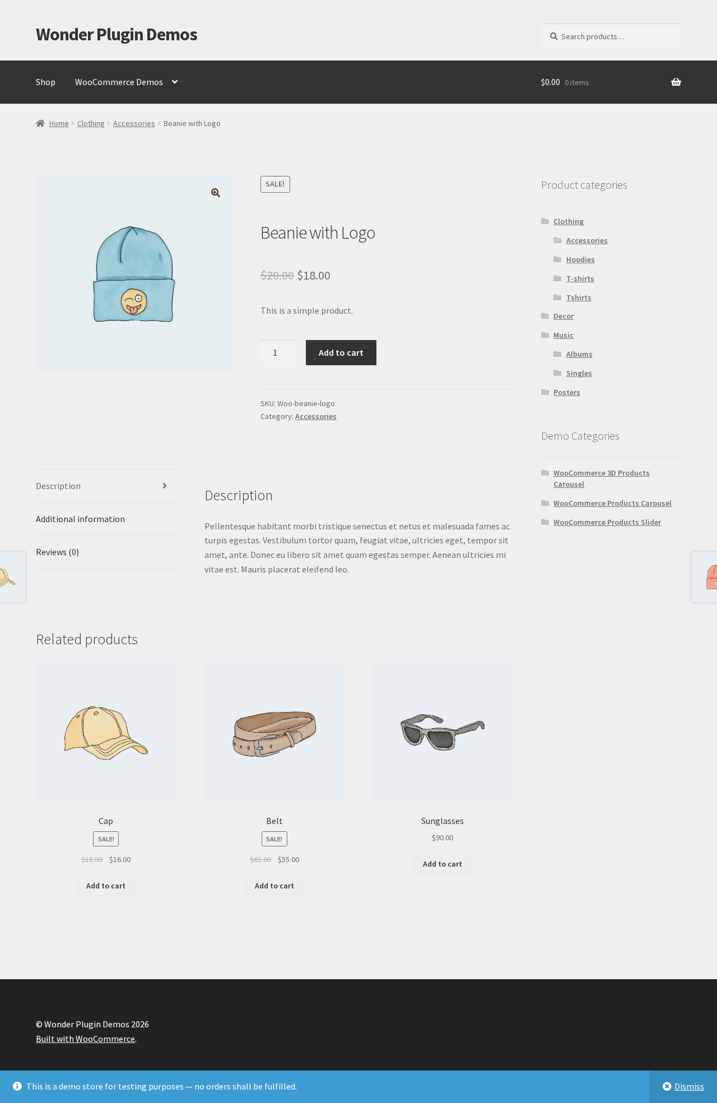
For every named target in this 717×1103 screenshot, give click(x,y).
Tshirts (579, 297)
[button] (216, 193)
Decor (563, 316)
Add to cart (341, 352)
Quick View (106, 732)
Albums (579, 354)
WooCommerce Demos (119, 81)
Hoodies (580, 259)
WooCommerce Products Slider (607, 522)
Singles (579, 373)
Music (563, 335)
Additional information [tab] (80, 518)
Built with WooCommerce (85, 1038)
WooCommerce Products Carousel (612, 503)
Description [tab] (58, 485)
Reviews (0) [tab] (57, 551)
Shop (45, 81)
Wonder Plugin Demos (116, 34)
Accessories (134, 123)
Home (59, 123)
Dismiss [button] (689, 1086)
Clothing (91, 123)
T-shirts (580, 278)
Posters (566, 392)
